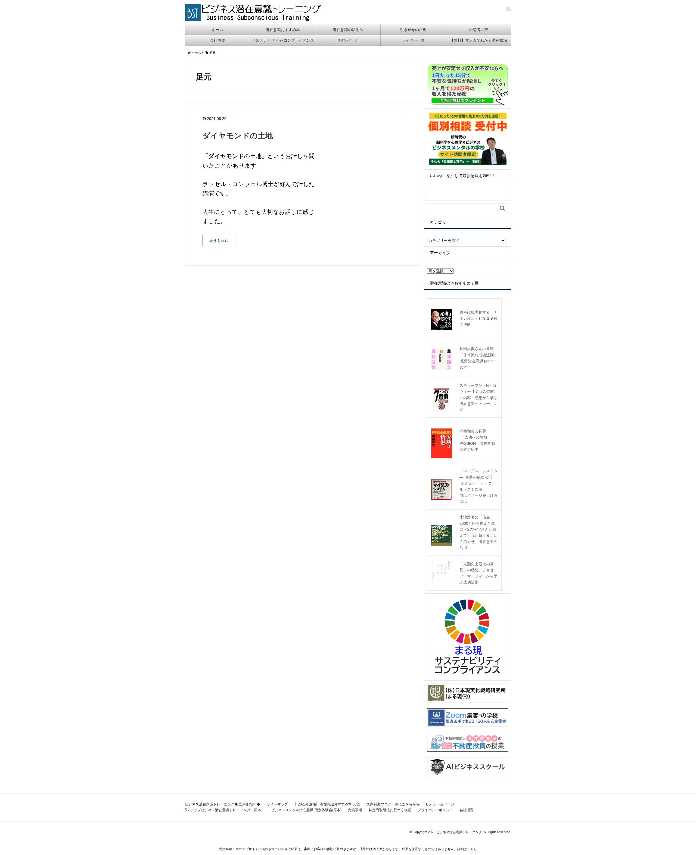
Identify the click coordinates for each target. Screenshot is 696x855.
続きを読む (218, 240)
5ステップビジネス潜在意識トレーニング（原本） (225, 810)
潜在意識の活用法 (348, 29)
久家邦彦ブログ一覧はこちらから (393, 804)
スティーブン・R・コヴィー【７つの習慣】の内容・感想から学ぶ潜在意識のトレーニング (478, 397)
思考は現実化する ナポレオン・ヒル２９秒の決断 (478, 318)
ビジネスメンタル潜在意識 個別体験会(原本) (306, 810)
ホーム (217, 29)
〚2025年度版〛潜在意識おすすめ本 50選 (327, 804)
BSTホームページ (440, 804)
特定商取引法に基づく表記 (390, 810)
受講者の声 (478, 29)
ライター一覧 (413, 40)
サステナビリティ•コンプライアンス (283, 40)
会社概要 (217, 40)
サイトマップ (277, 804)
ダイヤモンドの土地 (238, 135)
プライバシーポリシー (435, 810)
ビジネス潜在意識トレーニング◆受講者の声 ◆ (222, 804)
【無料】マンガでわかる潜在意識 (478, 40)
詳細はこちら (467, 849)
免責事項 (355, 810)
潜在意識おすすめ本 (283, 29)
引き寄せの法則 (413, 29)
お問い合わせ (348, 40)
